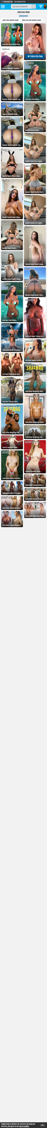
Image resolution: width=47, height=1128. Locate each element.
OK (42, 1125)
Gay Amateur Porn (19, 2)
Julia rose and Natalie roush (31, 20)
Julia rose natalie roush (10, 20)
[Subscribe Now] (35, 59)
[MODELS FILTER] (41, 6)
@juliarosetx (23, 16)
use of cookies (24, 1126)
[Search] (33, 6)
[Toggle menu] (3, 7)
